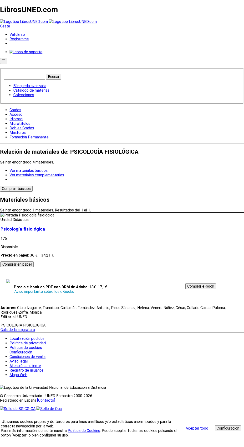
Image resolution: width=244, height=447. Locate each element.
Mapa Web (18, 375)
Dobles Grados (22, 128)
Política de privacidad (28, 343)
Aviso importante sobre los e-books (44, 291)
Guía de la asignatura (17, 329)
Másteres (18, 132)
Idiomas (16, 119)
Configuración (20, 352)
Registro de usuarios (27, 370)
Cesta (5, 26)
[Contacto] (46, 400)
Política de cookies (26, 347)
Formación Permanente (29, 137)
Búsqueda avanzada (29, 86)
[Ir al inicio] (48, 21)
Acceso (16, 114)
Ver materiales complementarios (37, 175)
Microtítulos (20, 123)
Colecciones (23, 95)
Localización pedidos (27, 338)
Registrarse (19, 39)
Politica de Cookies (84, 430)
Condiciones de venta (28, 356)
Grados (15, 110)
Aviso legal (19, 361)
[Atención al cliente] (26, 52)
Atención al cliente (25, 365)
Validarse (17, 34)
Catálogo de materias (31, 90)
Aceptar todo (197, 428)
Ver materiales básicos (29, 170)
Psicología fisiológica (22, 229)
